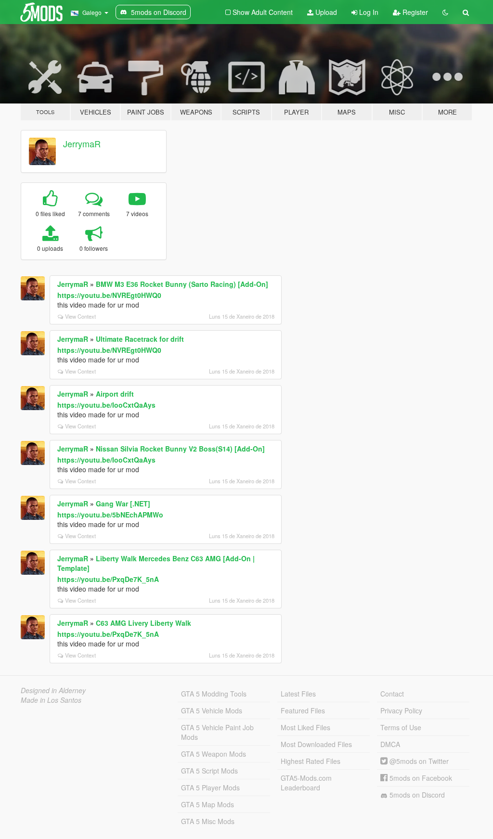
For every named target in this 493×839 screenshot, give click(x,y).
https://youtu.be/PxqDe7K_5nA (108, 579)
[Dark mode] (445, 12)
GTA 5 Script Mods (209, 770)
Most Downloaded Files (316, 744)
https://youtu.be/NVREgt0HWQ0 (109, 295)
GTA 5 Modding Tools (213, 693)
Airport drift (115, 394)
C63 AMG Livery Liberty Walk (143, 623)
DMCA (390, 744)
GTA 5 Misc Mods (207, 821)
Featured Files (303, 710)
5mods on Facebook (420, 778)
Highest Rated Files (310, 761)
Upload (325, 12)
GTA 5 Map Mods (207, 804)
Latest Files (298, 693)
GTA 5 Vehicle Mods (211, 710)
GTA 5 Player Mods (210, 787)
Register (414, 12)
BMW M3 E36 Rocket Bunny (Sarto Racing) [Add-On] (182, 284)
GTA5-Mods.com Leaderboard (306, 782)
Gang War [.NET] (123, 503)
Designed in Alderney (53, 690)
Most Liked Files (305, 727)
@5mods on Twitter (418, 761)
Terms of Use (400, 727)
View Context (80, 316)
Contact (392, 693)
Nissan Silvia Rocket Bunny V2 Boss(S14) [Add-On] (180, 448)
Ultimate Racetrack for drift (140, 339)
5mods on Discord (416, 795)
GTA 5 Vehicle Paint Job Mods (217, 732)
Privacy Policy (401, 710)
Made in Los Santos (51, 700)
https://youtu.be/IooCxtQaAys (106, 405)
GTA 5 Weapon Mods (213, 754)
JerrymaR (82, 143)
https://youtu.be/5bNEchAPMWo (110, 514)
